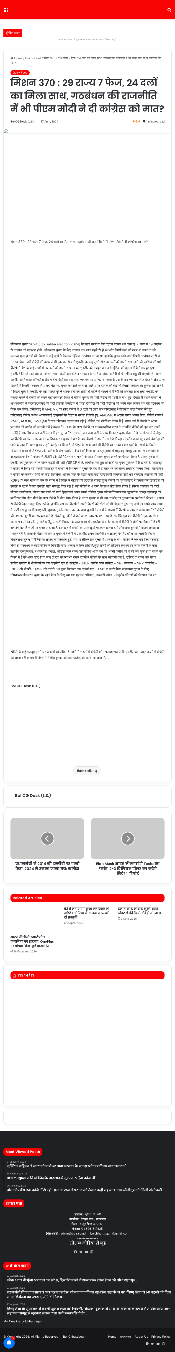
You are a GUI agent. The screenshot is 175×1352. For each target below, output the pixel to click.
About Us (141, 1336)
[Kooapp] (98, 1252)
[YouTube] (87, 1252)
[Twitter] (82, 1252)
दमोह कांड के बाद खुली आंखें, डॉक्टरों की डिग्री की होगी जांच (139, 910)
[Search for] (169, 11)
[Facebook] (76, 1252)
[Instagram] (93, 1252)
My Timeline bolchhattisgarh (23, 1321)
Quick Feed (33, 58)
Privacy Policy (160, 1336)
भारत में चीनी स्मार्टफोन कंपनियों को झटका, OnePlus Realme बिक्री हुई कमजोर (32, 941)
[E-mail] (12, 697)
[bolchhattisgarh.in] (87, 9)
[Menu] (5, 11)
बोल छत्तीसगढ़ (88, 770)
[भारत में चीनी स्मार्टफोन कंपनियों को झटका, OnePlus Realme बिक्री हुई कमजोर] (33, 920)
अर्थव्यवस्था (125, 1336)
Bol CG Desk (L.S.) (22, 121)
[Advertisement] (87, 616)
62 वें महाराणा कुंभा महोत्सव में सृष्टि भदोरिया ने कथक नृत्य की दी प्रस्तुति (86, 913)
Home (18, 58)
